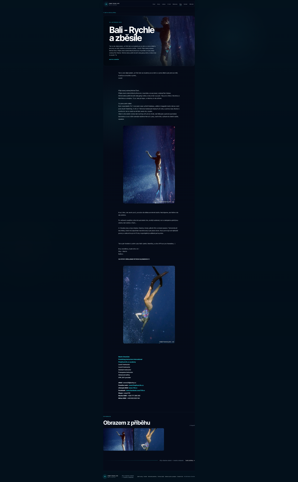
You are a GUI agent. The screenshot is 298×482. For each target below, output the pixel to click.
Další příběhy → (190, 460)
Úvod (154, 4)
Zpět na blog (140, 476)
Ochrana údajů (161, 476)
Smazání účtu (180, 476)
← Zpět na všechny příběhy (109, 12)
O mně (169, 4)
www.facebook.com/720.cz (135, 390)
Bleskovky (175, 4)
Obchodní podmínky (152, 476)
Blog (181, 4)
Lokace (163, 4)
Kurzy (158, 4)
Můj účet (191, 4)
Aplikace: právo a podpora (170, 476)
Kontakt (185, 4)
